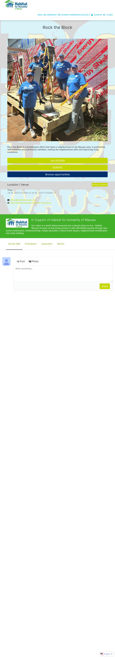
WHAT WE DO (57, 14)
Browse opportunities (57, 174)
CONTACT (85, 14)
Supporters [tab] (46, 243)
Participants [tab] (31, 243)
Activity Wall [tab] (14, 243)
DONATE (57, 167)
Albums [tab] (60, 243)
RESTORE (69, 14)
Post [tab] (22, 261)
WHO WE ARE (44, 14)
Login (109, 14)
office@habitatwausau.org (23, 200)
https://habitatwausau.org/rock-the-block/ (30, 202)
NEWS (77, 14)
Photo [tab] (35, 261)
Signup (98, 14)
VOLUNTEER (57, 160)
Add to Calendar (100, 185)
